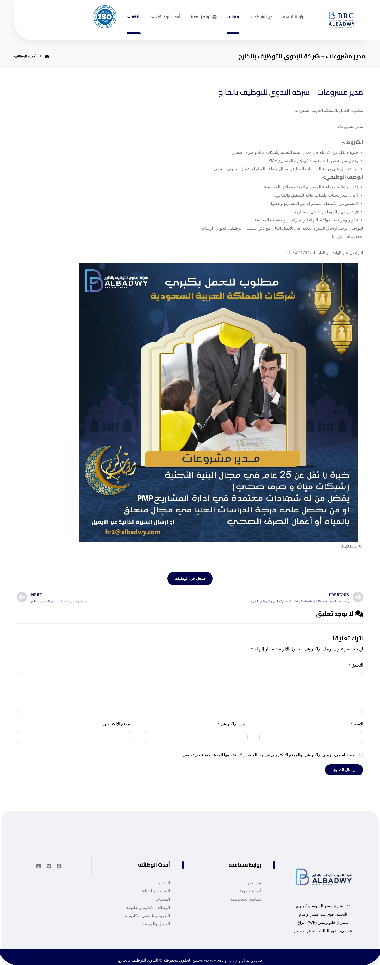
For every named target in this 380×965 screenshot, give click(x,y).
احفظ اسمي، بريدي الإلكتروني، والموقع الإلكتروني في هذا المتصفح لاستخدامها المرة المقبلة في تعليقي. (268, 755)
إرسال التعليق (344, 770)
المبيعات (162, 899)
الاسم (357, 724)
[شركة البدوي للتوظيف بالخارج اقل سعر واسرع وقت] (340, 17)
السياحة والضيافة (155, 891)
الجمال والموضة (156, 924)
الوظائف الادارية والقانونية (148, 907)
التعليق (355, 665)
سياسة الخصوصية (246, 899)
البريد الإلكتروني (232, 724)
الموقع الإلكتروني (117, 724)
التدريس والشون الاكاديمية (147, 916)
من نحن (254, 882)
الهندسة (163, 882)
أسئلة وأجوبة (250, 891)
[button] (59, 866)
